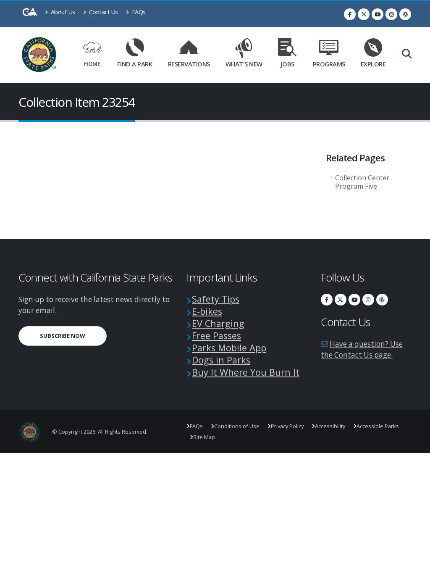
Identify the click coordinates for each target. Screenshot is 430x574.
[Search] (407, 54)
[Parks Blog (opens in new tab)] (405, 14)
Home (92, 64)
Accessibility (330, 426)
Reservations (191, 62)
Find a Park (134, 64)
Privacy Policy (287, 426)
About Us (62, 12)
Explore (373, 64)
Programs (329, 64)
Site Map (204, 437)
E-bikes (207, 311)
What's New (243, 64)
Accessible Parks (378, 426)
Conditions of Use (237, 426)
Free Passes (216, 335)
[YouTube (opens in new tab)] (377, 14)
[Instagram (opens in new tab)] (391, 14)
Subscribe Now (73, 336)
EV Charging (218, 323)
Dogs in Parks (221, 360)
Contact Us (102, 12)
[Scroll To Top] (415, 564)
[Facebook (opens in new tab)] (350, 14)
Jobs (287, 64)
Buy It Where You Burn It (245, 372)
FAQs (138, 12)
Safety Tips (215, 299)
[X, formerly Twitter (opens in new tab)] (364, 14)
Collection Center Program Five (362, 182)
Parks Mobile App (229, 348)
